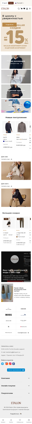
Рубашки (5, 238)
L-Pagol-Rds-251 (21, 232)
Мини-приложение (14, 370)
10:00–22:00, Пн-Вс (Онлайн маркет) (12, 349)
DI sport (4, 3)
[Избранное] (24, 8)
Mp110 (5, 137)
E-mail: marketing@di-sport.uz (10, 352)
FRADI (5, 135)
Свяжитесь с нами (7, 346)
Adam (17, 137)
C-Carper (5, 232)
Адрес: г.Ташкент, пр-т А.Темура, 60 (12, 355)
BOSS (4, 230)
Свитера (5, 144)
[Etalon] (5, 8)
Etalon (11, 3)
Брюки (18, 239)
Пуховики (19, 142)
